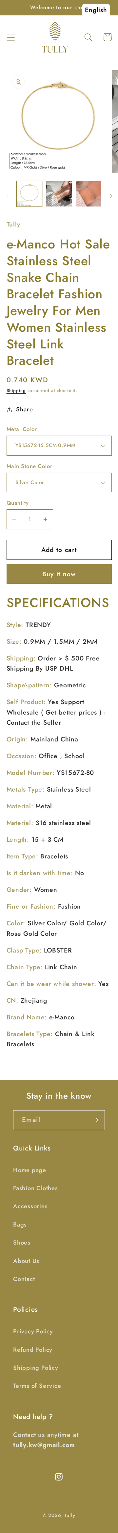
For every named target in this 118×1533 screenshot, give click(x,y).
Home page (29, 1170)
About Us (26, 1261)
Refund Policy (32, 1350)
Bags (20, 1224)
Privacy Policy (33, 1331)
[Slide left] (7, 196)
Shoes (21, 1242)
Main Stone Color (29, 466)
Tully (69, 1515)
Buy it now (59, 574)
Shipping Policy (35, 1368)
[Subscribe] (95, 1120)
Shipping (16, 390)
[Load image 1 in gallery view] (29, 194)
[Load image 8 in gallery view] (89, 194)
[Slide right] (111, 196)
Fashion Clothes (35, 1188)
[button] (10, 37)
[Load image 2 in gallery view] (59, 194)
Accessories (30, 1206)
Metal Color (22, 429)
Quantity (18, 503)
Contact (24, 1279)
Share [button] (24, 409)
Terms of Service (37, 1386)
